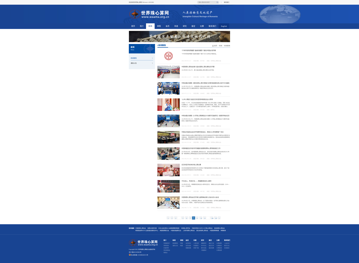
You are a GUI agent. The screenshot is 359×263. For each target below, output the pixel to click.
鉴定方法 (211, 243)
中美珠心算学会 (185, 228)
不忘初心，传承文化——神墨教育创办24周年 (196, 181)
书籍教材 (203, 250)
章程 (159, 26)
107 (216, 218)
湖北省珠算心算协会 (202, 230)
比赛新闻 (219, 248)
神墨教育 (223, 230)
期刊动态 (203, 248)
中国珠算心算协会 (140, 228)
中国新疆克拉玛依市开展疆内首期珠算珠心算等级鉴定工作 (201, 148)
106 (212, 218)
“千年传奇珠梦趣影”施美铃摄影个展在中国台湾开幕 (199, 50)
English (224, 26)
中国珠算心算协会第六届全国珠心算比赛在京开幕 (198, 67)
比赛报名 (219, 245)
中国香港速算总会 (176, 230)
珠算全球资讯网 (152, 228)
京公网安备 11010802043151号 (139, 255)
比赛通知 (219, 243)
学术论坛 (203, 245)
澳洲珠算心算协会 (219, 228)
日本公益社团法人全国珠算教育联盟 (168, 228)
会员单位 (188, 243)
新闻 (150, 26)
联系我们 (226, 2)
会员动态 (188, 245)
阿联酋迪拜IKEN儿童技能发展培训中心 (146, 230)
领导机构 (166, 245)
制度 (181, 245)
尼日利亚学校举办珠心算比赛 (191, 164)
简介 (142, 26)
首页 (133, 26)
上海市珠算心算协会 (189, 230)
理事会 (165, 252)
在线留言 (226, 248)
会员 (167, 26)
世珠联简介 (167, 243)
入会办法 (226, 243)
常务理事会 (167, 250)
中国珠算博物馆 (214, 230)
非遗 (176, 26)
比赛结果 (219, 250)
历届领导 (166, 248)
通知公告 (134, 63)
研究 (185, 26)
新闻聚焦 (134, 58)
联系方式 (226, 245)
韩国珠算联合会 (164, 230)
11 (204, 218)
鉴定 (193, 26)
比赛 (202, 26)
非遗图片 (196, 245)
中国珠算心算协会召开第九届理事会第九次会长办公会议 (200, 197)
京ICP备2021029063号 (135, 252)
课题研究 (203, 243)
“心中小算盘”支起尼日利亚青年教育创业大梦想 (197, 99)
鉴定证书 (211, 245)
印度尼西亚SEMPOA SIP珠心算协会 (202, 228)
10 (201, 218)
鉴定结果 (211, 248)
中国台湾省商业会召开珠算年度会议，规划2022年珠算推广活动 (202, 132)
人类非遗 (196, 243)
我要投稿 (188, 248)
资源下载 (196, 248)
